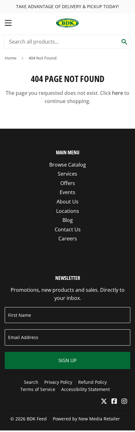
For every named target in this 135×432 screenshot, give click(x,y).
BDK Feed (37, 419)
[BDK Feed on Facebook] (114, 401)
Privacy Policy (58, 382)
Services (67, 173)
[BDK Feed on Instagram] (124, 401)
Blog (67, 220)
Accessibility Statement (85, 389)
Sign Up (67, 360)
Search (31, 382)
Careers (67, 238)
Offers (67, 183)
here (117, 93)
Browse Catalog (67, 164)
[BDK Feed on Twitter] (104, 401)
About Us (67, 201)
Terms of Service (37, 389)
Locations (67, 211)
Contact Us (68, 229)
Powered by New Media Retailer (86, 419)
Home (10, 58)
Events (67, 192)
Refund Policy (92, 382)
